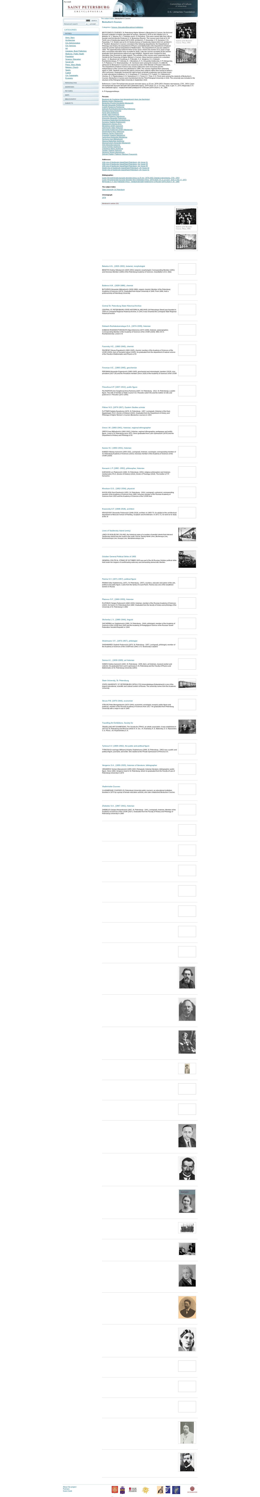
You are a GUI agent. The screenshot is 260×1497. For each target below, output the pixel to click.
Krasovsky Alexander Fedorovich (114, 118)
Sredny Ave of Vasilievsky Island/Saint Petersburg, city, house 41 (125, 170)
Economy (69, 78)
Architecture (70, 40)
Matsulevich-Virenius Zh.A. (112, 124)
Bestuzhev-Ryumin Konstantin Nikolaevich (117, 103)
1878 (104, 198)
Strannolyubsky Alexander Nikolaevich (116, 143)
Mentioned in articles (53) (110, 203)
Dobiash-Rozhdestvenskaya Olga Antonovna (118, 109)
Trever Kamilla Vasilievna (111, 147)
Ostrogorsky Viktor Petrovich (112, 128)
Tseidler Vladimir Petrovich (112, 150)
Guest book (67, 1491)
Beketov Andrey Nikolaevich (112, 101)
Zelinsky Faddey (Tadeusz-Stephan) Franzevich (119, 154)
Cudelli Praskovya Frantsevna (113, 107)
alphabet (93, 24)
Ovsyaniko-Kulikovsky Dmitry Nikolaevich (117, 130)
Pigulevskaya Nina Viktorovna (113, 132)
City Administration (72, 43)
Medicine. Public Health (74, 54)
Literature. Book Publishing (76, 51)
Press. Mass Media (73, 65)
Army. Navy (70, 38)
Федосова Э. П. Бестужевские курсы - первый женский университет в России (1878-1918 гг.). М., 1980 (140, 182)
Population (69, 56)
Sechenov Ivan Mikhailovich (112, 139)
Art (66, 48)
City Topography (71, 75)
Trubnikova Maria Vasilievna (112, 149)
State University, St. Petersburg (113, 190)
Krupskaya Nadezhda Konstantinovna (116, 120)
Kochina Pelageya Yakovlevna (113, 116)
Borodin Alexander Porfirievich (113, 105)
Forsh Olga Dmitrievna (110, 113)
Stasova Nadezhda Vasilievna (113, 141)
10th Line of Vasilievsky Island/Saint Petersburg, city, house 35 (125, 166)
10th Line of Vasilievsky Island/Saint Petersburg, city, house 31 (125, 162)
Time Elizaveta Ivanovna (111, 145)
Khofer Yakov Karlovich (110, 114)
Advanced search (71, 24)
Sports (68, 70)
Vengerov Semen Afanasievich (113, 152)
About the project (69, 1487)
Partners (66, 1489)
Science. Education (73, 59)
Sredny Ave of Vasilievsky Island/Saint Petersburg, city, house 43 (125, 168)
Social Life (69, 62)
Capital (68, 73)
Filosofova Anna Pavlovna (111, 111)
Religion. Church (71, 67)
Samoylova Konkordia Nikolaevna (114, 137)
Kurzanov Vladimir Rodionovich (113, 122)
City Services (70, 46)
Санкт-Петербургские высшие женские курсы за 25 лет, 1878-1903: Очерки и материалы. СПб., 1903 (140, 178)
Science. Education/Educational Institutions (127, 27)
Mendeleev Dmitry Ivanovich (112, 126)
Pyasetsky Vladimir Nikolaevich (113, 135)
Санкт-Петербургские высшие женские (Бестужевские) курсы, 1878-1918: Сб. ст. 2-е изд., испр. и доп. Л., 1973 (144, 180)
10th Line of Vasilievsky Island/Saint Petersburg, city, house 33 (125, 164)
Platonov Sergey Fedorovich (112, 133)
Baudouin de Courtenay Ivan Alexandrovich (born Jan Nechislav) (126, 99)
